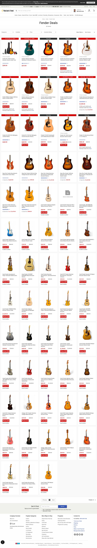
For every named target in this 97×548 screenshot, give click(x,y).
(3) (86, 101)
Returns (75, 525)
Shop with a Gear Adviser (47, 538)
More (61, 15)
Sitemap (80, 543)
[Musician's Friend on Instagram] (82, 534)
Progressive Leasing (62, 524)
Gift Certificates (45, 536)
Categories (4, 32)
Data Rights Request (39, 543)
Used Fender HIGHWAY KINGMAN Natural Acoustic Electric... (28, 275)
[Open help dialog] (2, 542)
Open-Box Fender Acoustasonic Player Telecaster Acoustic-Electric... (29, 206)
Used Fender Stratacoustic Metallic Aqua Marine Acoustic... (10, 240)
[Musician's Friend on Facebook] (75, 534)
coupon (37, 6)
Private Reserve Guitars (47, 532)
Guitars (16, 15)
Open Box (44, 524)
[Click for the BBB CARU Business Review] (17, 543)
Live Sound (40, 15)
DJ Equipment (29, 532)
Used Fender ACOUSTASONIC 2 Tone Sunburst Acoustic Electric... (86, 241)
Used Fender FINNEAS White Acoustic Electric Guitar (9, 309)
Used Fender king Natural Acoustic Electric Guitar (47, 240)
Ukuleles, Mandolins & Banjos (32, 522)
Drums (30, 15)
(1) (28, 63)
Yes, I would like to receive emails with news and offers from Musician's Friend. (57, 510)
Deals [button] (65, 15)
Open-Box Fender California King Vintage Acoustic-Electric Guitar (29, 174)
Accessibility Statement (42, 545)
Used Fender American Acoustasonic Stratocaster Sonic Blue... (10, 484)
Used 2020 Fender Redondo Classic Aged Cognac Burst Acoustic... (66, 414)
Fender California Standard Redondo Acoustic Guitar (47, 59)
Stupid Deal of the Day (47, 518)
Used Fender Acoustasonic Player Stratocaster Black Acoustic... (47, 345)
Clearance (44, 534)
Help (94, 6)
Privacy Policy (35, 1)
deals (31, 6)
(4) (28, 209)
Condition (18, 32)
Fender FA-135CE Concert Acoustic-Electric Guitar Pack (9, 59)
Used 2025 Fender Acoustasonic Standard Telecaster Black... (10, 344)
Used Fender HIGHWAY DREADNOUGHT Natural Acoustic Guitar (84, 310)
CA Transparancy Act (73, 543)
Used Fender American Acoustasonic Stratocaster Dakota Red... (28, 380)
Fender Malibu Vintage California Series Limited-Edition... (10, 97)
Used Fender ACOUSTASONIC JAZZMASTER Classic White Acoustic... (9, 380)
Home (43, 19)
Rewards (86, 6)
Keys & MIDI (35, 15)
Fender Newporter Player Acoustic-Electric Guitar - (85, 59)
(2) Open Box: (83, 109)
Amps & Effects (25, 15)
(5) (86, 63)
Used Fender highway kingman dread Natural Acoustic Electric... (67, 240)
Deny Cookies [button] (82, 2)
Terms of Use (37, 3)
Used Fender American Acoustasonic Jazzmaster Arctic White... (48, 275)
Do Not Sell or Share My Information (27, 543)
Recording (45, 15)
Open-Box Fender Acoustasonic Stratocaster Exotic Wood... (10, 174)
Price (31, 32)
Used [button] (68, 15)
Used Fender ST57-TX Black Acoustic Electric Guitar (28, 240)
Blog (90, 6)
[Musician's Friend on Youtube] (79, 534)
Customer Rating (48, 32)
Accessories (56, 15)
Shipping (76, 523)
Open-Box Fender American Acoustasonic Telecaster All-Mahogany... (86, 175)
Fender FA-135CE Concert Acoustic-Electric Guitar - (66, 136)
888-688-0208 (56, 6)
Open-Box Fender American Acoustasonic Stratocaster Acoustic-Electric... (47, 175)
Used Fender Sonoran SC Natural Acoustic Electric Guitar (86, 275)
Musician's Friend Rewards (64, 518)
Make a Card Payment (79, 529)
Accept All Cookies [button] (90, 2)
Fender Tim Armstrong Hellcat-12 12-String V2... (86, 136)
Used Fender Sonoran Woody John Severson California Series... (47, 380)
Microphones (51, 15)
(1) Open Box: (5, 179)
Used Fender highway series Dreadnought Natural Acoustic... (67, 379)
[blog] (17, 524)
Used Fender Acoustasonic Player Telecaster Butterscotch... (10, 275)
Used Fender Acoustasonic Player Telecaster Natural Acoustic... (66, 310)
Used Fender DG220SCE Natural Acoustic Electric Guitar (86, 344)
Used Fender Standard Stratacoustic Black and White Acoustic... (28, 345)
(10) (28, 139)
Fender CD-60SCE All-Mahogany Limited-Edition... (10, 136)
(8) (67, 101)
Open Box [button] (71, 15)
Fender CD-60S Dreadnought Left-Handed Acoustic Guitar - (48, 136)
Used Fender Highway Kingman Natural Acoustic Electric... (48, 205)
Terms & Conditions (56, 543)
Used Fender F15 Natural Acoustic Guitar (46, 413)
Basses (19, 15)
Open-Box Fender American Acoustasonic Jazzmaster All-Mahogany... (9, 206)
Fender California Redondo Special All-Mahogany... (28, 97)
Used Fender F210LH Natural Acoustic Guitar (67, 448)
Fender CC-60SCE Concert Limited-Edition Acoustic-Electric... (66, 98)
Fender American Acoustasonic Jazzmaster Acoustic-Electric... (86, 97)
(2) (47, 177)
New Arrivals (45, 530)
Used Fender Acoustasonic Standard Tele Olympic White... (29, 483)
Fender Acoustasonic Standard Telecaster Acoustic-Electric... (67, 59)
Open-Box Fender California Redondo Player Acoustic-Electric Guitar (66, 175)
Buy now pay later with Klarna (64, 522)
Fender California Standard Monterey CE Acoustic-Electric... (29, 59)
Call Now (80, 518)
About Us (12, 518)
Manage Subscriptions (79, 530)
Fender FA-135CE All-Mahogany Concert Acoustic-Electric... (29, 136)
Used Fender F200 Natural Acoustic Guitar (47, 483)
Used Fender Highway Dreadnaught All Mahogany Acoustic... (28, 310)
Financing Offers (61, 520)
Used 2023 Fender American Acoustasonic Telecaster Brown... (9, 414)
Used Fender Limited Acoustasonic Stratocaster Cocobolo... (66, 345)
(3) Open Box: (45, 180)
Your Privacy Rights (64, 543)
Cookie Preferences (44, 3)
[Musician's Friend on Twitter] (77, 534)
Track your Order (78, 521)
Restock (44, 526)
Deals (47, 19)
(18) (67, 139)
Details (71, 72)
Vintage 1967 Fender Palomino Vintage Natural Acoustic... (29, 413)
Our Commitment (14, 520)
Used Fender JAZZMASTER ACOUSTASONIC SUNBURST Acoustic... (86, 206)
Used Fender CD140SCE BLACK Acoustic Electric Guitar (29, 448)
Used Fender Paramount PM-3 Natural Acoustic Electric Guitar (67, 205)
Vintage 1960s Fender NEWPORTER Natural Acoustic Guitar (48, 449)
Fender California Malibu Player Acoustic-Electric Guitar (48, 97)
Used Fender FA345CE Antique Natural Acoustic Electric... (86, 413)
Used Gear (44, 522)
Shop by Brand (45, 528)
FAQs (75, 527)
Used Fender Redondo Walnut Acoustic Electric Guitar (86, 379)
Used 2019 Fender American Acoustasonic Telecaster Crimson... (66, 275)
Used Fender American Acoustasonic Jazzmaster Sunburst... (85, 449)
